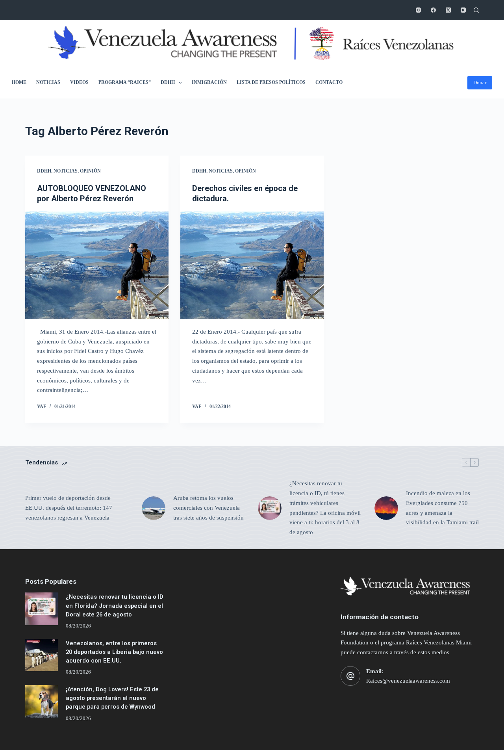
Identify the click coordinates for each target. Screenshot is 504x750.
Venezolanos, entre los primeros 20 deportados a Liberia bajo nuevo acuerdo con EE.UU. (114, 652)
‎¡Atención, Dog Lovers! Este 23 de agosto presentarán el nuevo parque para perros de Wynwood (112, 698)
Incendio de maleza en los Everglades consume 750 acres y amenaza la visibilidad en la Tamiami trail (442, 507)
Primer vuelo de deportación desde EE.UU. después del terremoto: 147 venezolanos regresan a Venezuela (68, 508)
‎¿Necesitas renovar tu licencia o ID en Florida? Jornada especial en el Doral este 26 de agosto (114, 605)
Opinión (90, 171)
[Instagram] (418, 10)
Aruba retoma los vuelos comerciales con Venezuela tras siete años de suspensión (208, 508)
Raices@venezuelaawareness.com (408, 681)
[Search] (476, 10)
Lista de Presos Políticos (271, 82)
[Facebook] (433, 10)
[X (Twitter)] (448, 10)
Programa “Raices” (124, 82)
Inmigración (209, 82)
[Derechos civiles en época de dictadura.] (252, 265)
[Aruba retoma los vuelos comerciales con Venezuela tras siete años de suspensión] (153, 508)
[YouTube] (463, 10)
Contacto (329, 82)
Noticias (48, 82)
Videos (79, 82)
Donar (479, 82)
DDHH (168, 82)
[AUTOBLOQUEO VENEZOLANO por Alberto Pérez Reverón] (97, 265)
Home (19, 82)
